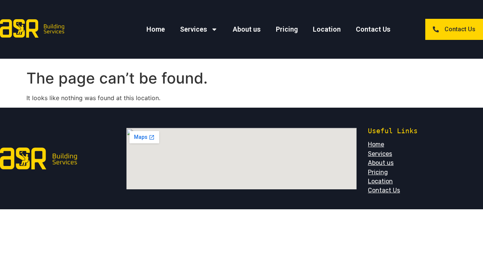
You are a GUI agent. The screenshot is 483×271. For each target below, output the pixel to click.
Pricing (287, 29)
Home (155, 29)
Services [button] (193, 29)
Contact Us (373, 29)
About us (247, 29)
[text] (425, 131)
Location (327, 29)
